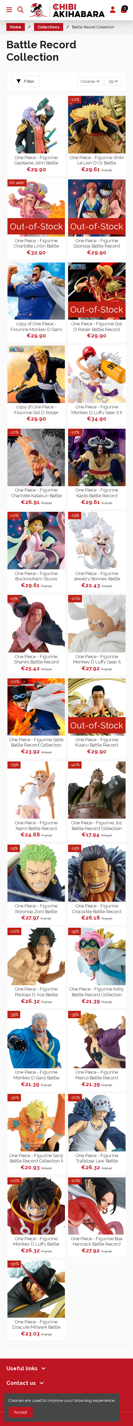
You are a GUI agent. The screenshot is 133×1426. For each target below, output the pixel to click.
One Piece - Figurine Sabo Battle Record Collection (36, 742)
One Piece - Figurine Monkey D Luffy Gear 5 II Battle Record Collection (96, 409)
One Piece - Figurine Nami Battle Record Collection (36, 825)
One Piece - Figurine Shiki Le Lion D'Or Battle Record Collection (97, 160)
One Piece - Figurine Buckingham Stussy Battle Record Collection (36, 576)
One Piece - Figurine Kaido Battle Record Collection (97, 492)
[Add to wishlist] (59, 106)
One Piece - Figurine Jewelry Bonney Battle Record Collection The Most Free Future (96, 576)
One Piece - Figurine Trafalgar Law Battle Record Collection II (97, 1158)
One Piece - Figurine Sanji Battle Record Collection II (36, 1158)
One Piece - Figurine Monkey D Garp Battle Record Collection (36, 1074)
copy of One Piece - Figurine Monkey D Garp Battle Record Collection (36, 326)
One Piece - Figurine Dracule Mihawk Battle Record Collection (36, 1324)
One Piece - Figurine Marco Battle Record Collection (97, 1074)
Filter (28, 81)
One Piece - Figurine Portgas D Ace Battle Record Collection (36, 991)
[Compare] (59, 118)
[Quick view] (59, 129)
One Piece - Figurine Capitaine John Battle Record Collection (36, 160)
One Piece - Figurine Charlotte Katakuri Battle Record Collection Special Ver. (36, 492)
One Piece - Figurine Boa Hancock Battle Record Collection (96, 1241)
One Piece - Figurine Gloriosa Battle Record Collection (96, 243)
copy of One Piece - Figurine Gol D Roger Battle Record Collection (36, 409)
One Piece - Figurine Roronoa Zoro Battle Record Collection (36, 908)
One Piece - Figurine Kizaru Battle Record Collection (96, 742)
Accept (20, 1412)
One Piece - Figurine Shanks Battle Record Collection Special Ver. (36, 659)
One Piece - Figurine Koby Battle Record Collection (97, 991)
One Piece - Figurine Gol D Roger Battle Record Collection (96, 326)
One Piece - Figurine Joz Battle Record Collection (96, 825)
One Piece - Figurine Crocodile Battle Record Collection (96, 908)
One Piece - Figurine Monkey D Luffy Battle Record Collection (36, 1241)
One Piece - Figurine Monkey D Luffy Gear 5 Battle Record (97, 659)
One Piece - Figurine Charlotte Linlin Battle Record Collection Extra (36, 243)
